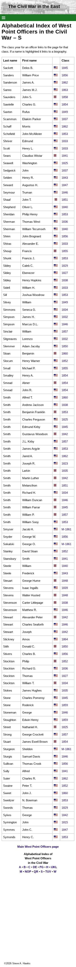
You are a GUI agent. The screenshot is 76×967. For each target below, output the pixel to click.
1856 (65, 75)
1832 (65, 317)
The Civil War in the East (34, 6)
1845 (65, 68)
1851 (65, 199)
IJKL (54, 867)
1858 (65, 97)
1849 (65, 112)
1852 (65, 361)
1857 (65, 331)
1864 (65, 639)
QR (36, 871)
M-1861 (66, 529)
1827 (65, 273)
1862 (65, 82)
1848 (65, 580)
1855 (65, 251)
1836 (65, 221)
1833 (65, 141)
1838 (65, 280)
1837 (65, 119)
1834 (65, 309)
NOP (28, 871)
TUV (48, 871)
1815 (65, 822)
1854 (65, 104)
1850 (65, 346)
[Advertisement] (38, 924)
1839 (65, 588)
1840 (65, 207)
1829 (65, 265)
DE (35, 867)
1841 (65, 155)
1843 (65, 177)
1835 (65, 470)
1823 (65, 463)
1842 (65, 434)
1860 (65, 353)
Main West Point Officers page (38, 846)
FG (42, 867)
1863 (65, 90)
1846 (65, 192)
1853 (65, 134)
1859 (65, 705)
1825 (65, 163)
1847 (65, 185)
